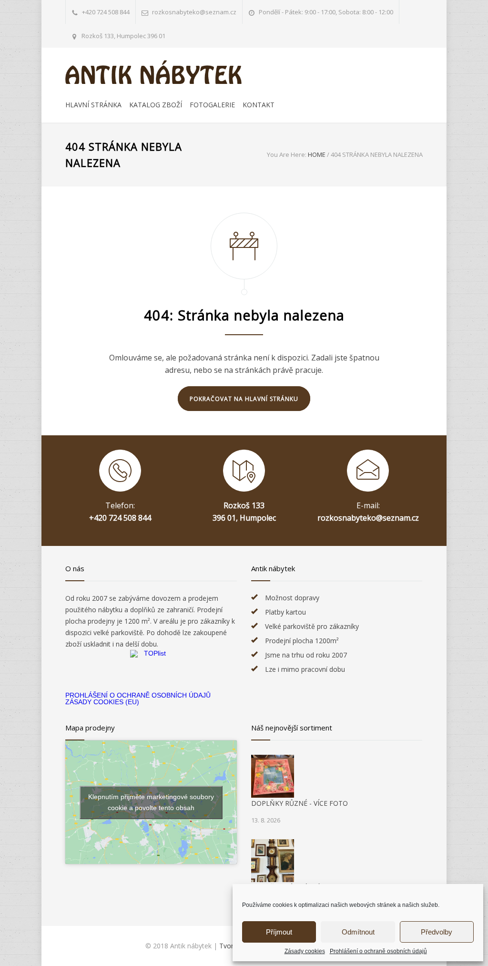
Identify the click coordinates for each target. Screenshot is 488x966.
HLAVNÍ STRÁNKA (93, 104)
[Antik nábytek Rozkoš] (153, 72)
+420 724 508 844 (106, 12)
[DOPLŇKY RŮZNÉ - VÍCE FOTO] (272, 776)
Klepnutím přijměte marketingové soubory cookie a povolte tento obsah (151, 802)
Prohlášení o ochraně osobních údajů (378, 951)
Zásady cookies (305, 951)
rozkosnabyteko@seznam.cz (368, 518)
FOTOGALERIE (212, 104)
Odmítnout (358, 932)
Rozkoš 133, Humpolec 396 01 (123, 35)
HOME (316, 154)
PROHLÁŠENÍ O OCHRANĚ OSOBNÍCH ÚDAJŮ (138, 695)
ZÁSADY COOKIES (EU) (102, 702)
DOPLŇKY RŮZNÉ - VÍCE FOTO (299, 803)
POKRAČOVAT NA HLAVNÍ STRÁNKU (244, 399)
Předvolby (436, 932)
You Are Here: (286, 154)
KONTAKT (258, 104)
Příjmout (279, 932)
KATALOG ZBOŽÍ (155, 104)
